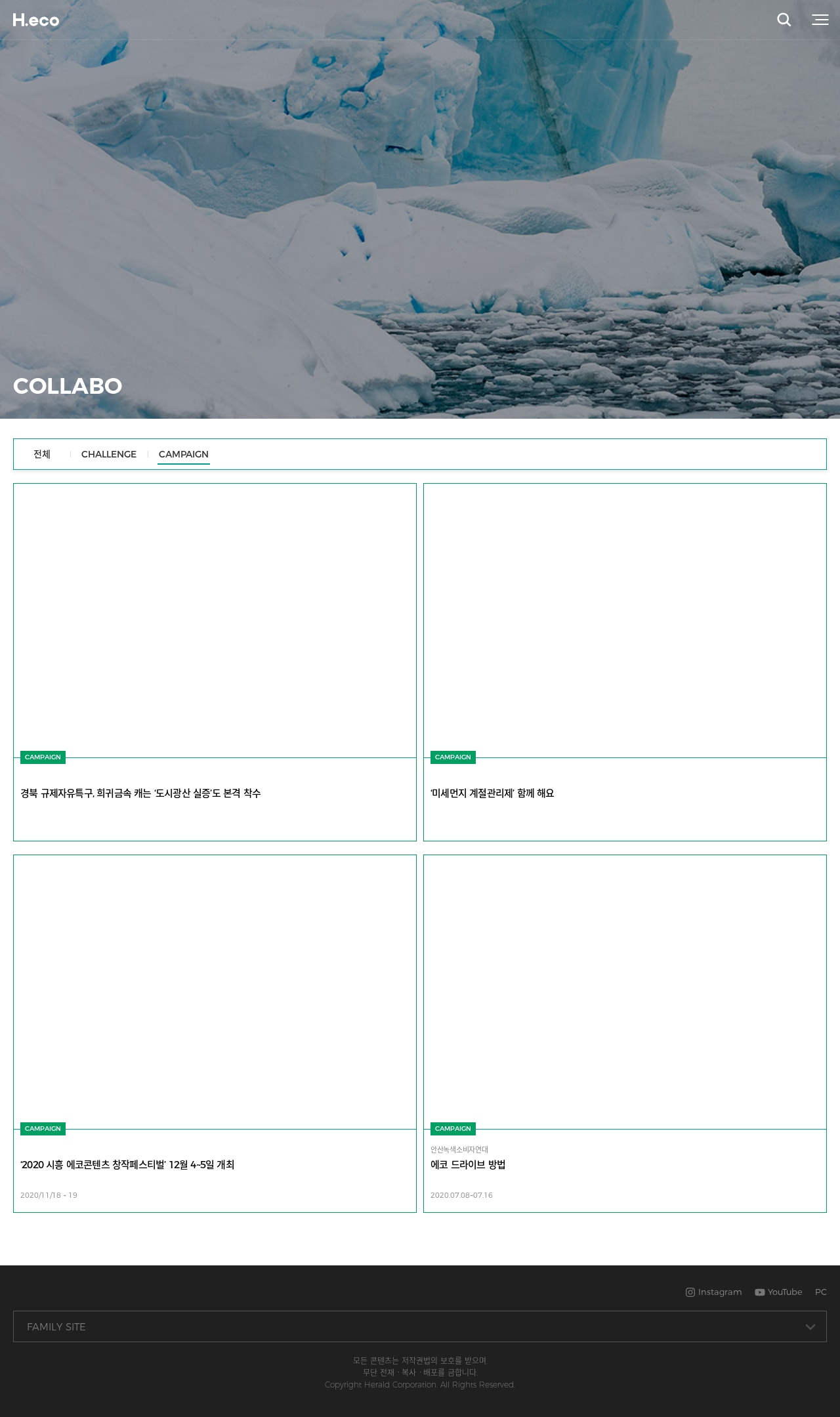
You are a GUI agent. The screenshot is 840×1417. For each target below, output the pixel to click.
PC (821, 1291)
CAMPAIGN (184, 454)
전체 (42, 454)
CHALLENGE (108, 454)
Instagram (719, 1291)
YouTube (784, 1291)
